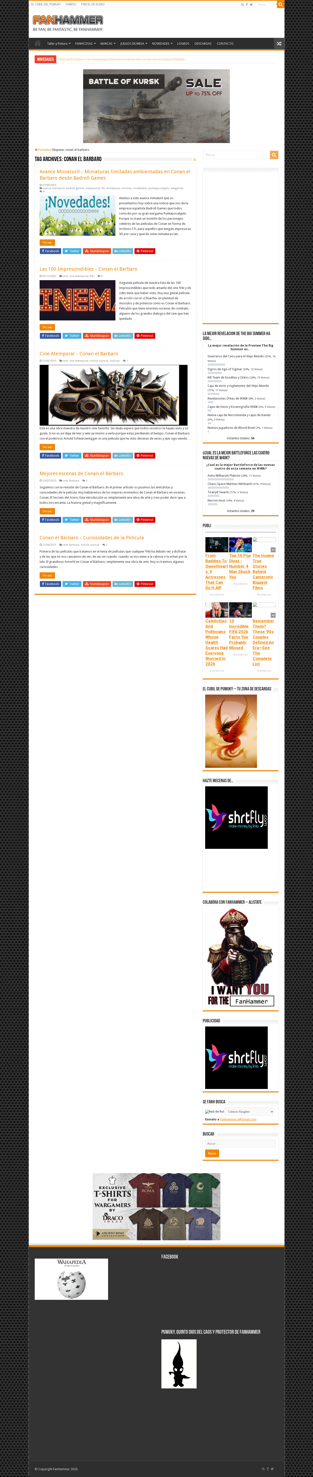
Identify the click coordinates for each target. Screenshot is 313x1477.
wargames (177, 188)
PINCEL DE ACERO (93, 4)
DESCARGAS (203, 43)
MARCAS (106, 43)
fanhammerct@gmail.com (238, 1119)
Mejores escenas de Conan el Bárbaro (81, 473)
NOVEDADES (160, 43)
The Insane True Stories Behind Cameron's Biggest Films (263, 571)
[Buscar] (280, 4)
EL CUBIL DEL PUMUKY (46, 4)
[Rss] (242, 5)
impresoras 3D (95, 188)
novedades (140, 188)
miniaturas (113, 188)
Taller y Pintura (57, 43)
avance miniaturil (54, 188)
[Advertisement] (240, 247)
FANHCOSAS (84, 43)
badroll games (75, 188)
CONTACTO (225, 43)
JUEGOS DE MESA (132, 43)
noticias (127, 188)
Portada (44, 150)
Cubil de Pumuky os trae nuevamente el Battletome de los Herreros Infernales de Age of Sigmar (120, 59)
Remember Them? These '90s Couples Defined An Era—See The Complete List (263, 642)
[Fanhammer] (68, 22)
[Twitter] (251, 5)
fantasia (74, 480)
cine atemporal (78, 276)
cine (65, 276)
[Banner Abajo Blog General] (156, 1206)
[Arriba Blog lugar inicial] (156, 106)
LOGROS (183, 43)
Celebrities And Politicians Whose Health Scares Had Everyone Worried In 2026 (216, 642)
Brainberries (217, 594)
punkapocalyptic (158, 188)
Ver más (47, 242)
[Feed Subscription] (194, 160)
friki (92, 276)
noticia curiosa (99, 360)
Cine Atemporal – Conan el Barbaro (79, 354)
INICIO (37, 43)
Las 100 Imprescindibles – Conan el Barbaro (88, 269)
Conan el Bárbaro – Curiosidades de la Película (92, 538)
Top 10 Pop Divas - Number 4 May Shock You (240, 566)
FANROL (71, 4)
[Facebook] (246, 5)
